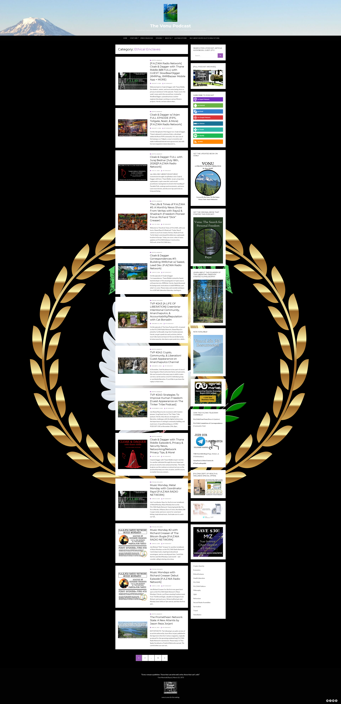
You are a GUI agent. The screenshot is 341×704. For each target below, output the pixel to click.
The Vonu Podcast (170, 25)
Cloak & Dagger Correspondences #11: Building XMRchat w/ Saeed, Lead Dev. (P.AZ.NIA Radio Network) (167, 262)
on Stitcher (201, 123)
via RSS (200, 141)
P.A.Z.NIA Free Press (200, 419)
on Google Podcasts (204, 117)
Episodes (159, 38)
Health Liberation (199, 578)
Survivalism (197, 606)
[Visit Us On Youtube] (333, 701)
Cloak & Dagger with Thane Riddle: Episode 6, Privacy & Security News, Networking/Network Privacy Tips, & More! (167, 446)
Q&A (195, 594)
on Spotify (201, 135)
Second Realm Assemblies (201, 602)
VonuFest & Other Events (202, 460)
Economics (196, 570)
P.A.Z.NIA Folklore (199, 586)
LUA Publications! (180, 38)
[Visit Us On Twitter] (327, 701)
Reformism (197, 598)
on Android (201, 105)
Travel (195, 610)
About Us (168, 38)
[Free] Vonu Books (147, 38)
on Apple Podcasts (203, 99)
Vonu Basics (197, 615)
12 (159, 658)
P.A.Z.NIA (196, 582)
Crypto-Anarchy (157, 60)
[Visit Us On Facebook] (330, 701)
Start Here (134, 38)
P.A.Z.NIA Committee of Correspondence (207, 423)
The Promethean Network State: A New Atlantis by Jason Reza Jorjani (166, 620)
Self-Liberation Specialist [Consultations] (204, 38)
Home (125, 38)
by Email (200, 111)
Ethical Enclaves (157, 300)
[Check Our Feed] (336, 701)
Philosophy (197, 590)
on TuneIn (201, 129)
